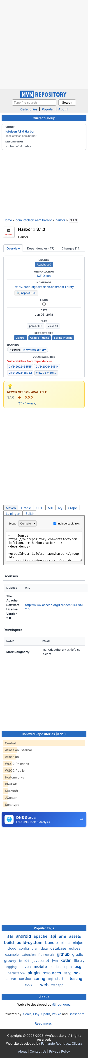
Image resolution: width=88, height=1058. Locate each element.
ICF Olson (44, 275)
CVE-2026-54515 (20, 366)
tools (29, 985)
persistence (17, 973)
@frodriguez (61, 1004)
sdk (77, 973)
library (79, 960)
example (12, 954)
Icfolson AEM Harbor (20, 131)
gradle (77, 954)
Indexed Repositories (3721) (44, 734)
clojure (78, 942)
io (21, 960)
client (66, 942)
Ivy (60, 508)
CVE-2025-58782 (20, 372)
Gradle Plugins (39, 337)
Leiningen (13, 513)
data (45, 948)
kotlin (66, 960)
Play (36, 1014)
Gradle (26, 508)
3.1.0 (40, 229)
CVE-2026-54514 (47, 366)
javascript (41, 960)
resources (52, 973)
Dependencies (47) (40, 248)
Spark (45, 1014)
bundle (52, 942)
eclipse (75, 948)
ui (36, 985)
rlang (68, 973)
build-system (29, 942)
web (44, 984)
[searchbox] (34, 102)
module (56, 967)
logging (12, 967)
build (9, 942)
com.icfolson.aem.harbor (34, 220)
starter (61, 978)
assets (75, 936)
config (24, 948)
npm (68, 966)
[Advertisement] (44, 44)
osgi (78, 966)
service (25, 978)
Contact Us (38, 1051)
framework (46, 954)
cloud (12, 948)
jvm (55, 960)
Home (7, 220)
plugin (34, 972)
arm (63, 936)
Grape (72, 508)
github (63, 954)
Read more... (44, 1023)
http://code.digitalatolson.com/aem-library (44, 287)
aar (10, 936)
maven (25, 966)
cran (35, 948)
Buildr (29, 513)
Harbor (25, 229)
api (53, 936)
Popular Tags (44, 928)
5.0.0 (29, 397)
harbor (60, 220)
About (63, 109)
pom (35, 326)
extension (29, 954)
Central (20, 337)
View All (53, 326)
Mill (50, 508)
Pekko (56, 1014)
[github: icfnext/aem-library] (44, 304)
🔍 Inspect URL (26, 293)
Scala (27, 1014)
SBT (39, 508)
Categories (28, 109)
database (58, 948)
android (24, 936)
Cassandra (76, 1014)
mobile (41, 966)
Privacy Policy (59, 1051)
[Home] (44, 97)
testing (76, 978)
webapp (57, 985)
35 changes (27, 403)
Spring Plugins (63, 337)
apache (41, 936)
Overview (13, 248)
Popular (48, 109)
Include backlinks (69, 523)
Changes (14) (71, 248)
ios (27, 960)
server (11, 978)
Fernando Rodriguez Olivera (61, 1043)
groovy (10, 960)
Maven (11, 508)
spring (40, 978)
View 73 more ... (46, 372)
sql (50, 979)
